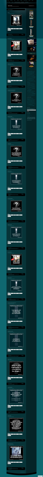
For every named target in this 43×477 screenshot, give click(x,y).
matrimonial (15, 440)
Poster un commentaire (23, 34)
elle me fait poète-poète (30, 100)
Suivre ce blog (28, 107)
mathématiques (9, 412)
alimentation (10, 299)
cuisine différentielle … (10, 387)
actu (9, 468)
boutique (32, 0)
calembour (31, 74)
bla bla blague (31, 72)
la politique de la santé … (10, 331)
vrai (31, 95)
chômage (33, 75)
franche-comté (15, 86)
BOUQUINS (28, 99)
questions (18, 0)
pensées (10, 167)
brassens (28, 74)
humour (15, 60)
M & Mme (29, 0)
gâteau (17, 194)
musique (11, 140)
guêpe (16, 327)
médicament (18, 299)
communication (30, 76)
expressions (15, 299)
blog (32, 73)
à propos (8, 0)
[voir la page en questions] (16, 71)
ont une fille (29, 87)
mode (16, 440)
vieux (30, 95)
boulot (33, 73)
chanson (28, 75)
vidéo (29, 95)
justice (31, 84)
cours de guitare (28, 77)
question (29, 92)
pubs (27, 104)
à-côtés (10, 139)
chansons (30, 75)
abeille (9, 327)
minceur (18, 60)
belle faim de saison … (10, 116)
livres (28, 85)
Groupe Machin (31, 80)
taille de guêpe (9, 195)
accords (27, 71)
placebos (14, 140)
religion (30, 93)
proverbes (33, 91)
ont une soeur (33, 87)
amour (34, 71)
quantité (16, 412)
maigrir (10, 140)
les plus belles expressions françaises (31, 102)
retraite (14, 113)
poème (28, 91)
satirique (16, 113)
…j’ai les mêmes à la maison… (29, 119)
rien (33, 104)
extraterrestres (15, 468)
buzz (14, 327)
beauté (12, 60)
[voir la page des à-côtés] (16, 124)
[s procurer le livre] (31, 26)
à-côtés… (15, 0)
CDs (30, 99)
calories (15, 327)
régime (12, 113)
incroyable (21, 0)
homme (33, 81)
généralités (30, 81)
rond (15, 113)
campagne (33, 74)
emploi (28, 78)
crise (30, 77)
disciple (12, 86)
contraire (34, 76)
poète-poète (11, 0)
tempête (17, 167)
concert (32, 76)
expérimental (34, 78)
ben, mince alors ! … (10, 38)
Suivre (28, 111)
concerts (32, 99)
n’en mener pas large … (10, 198)
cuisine (31, 77)
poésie (29, 91)
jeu (30, 84)
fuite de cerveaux (31, 79)
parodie (12, 140)
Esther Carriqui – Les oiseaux (29, 115)
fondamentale (28, 79)
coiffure (28, 76)
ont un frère (31, 88)
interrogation (31, 83)
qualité (14, 412)
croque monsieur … (10, 359)
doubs (13, 86)
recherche (28, 93)
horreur (35, 81)
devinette (34, 77)
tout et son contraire (25, 0)
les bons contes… (28, 116)
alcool (32, 71)
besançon (13, 60)
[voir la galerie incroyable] (16, 20)
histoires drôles (32, 81)
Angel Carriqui (10, 5)
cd (34, 74)
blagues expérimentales (29, 73)
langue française (33, 84)
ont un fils (28, 88)
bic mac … (9, 12)
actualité (10, 468)
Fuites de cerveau (29, 68)
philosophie (12, 167)
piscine (13, 167)
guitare (28, 81)
